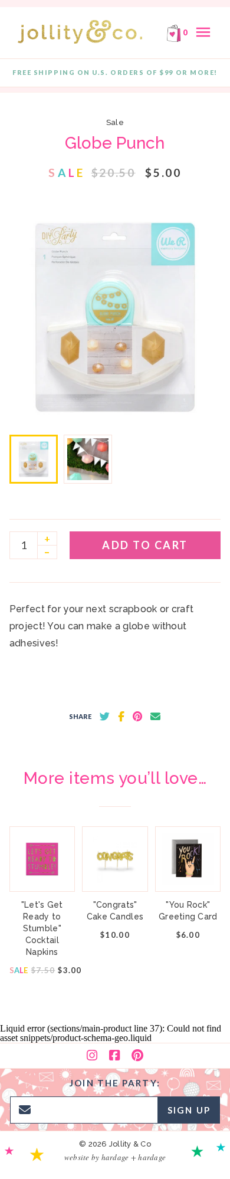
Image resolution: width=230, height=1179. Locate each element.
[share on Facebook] (121, 716)
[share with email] (155, 716)
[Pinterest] (137, 1055)
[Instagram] (92, 1055)
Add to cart (145, 544)
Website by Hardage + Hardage (115, 1157)
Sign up (189, 1110)
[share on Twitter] (105, 716)
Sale (115, 122)
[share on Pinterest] (137, 716)
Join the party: (115, 1083)
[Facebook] (114, 1055)
